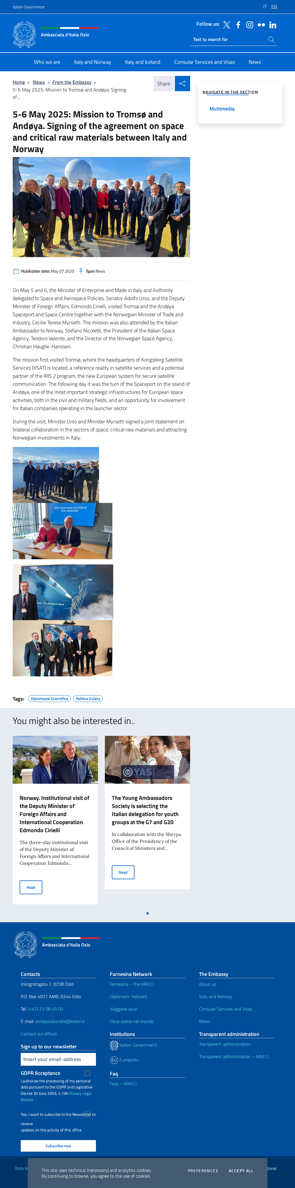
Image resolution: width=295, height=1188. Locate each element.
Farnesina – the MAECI (132, 984)
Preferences (203, 1171)
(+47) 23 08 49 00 (45, 1008)
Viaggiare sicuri (124, 1008)
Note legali (24, 1168)
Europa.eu (128, 1059)
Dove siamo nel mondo (132, 1021)
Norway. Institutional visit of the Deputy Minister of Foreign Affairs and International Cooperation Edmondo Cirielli (54, 814)
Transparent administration (225, 1044)
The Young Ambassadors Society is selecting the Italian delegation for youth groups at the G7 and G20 (145, 809)
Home (19, 82)
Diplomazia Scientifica (49, 697)
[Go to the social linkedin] (271, 24)
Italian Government (29, 7)
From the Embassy (71, 82)
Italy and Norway (215, 996)
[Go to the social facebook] (237, 24)
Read (34, 887)
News (39, 82)
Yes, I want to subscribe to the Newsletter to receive (58, 1115)
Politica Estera (88, 697)
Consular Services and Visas (225, 1008)
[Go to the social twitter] (225, 24)
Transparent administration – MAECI (234, 1056)
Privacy (75, 1093)
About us (207, 984)
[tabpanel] (55, 822)
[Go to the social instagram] (248, 24)
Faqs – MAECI (123, 1083)
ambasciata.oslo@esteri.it (60, 1021)
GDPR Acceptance (40, 1073)
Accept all (241, 1171)
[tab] (147, 913)
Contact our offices (39, 1033)
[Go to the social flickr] (260, 24)
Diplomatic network (128, 996)
